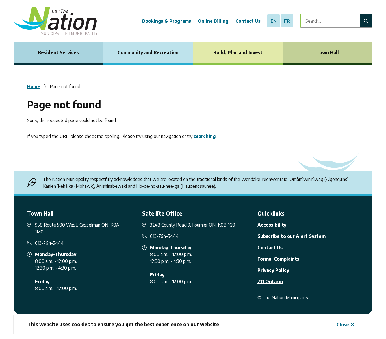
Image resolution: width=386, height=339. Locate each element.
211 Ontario (270, 281)
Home (33, 86)
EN (273, 21)
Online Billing (213, 21)
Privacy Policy (273, 270)
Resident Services (58, 52)
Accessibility (271, 225)
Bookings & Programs (166, 21)
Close (343, 324)
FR (287, 21)
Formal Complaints (278, 259)
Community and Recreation (148, 52)
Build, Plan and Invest (238, 52)
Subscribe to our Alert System (291, 236)
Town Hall (327, 52)
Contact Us (248, 21)
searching (205, 136)
